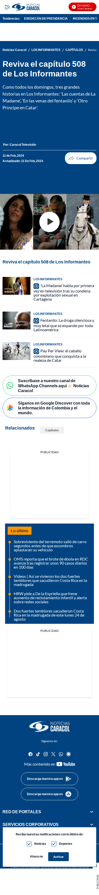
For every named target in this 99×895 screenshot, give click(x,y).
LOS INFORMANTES (45, 50)
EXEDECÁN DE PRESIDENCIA (46, 18)
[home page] (49, 726)
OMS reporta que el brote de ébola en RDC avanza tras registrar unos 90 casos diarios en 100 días (51, 562)
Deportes (65, 844)
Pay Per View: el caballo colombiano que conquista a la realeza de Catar (60, 355)
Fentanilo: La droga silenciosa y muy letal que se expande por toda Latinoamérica (64, 325)
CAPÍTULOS (74, 50)
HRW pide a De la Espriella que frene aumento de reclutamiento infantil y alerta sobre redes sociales (50, 597)
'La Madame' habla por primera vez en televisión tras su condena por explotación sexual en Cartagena (64, 292)
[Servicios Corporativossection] (91, 824)
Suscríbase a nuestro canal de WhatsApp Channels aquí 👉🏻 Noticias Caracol (53, 385)
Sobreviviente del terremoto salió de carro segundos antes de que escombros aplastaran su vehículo (50, 545)
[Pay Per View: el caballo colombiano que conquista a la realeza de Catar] (16, 351)
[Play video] (49, 222)
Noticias (40, 844)
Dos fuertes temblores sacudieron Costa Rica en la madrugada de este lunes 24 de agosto (49, 614)
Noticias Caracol (14, 50)
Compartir (80, 158)
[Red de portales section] (91, 811)
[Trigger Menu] (7, 7)
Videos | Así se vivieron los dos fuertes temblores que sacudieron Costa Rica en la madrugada (50, 580)
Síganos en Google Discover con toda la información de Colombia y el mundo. (54, 407)
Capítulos (52, 430)
